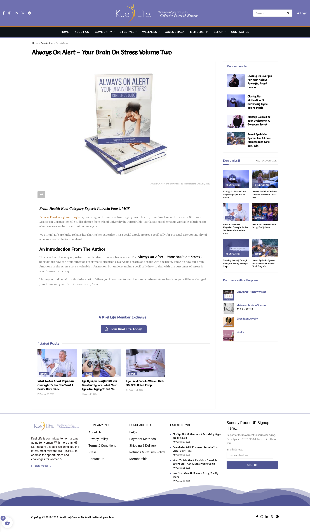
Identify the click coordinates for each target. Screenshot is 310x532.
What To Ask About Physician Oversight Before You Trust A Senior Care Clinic (55, 385)
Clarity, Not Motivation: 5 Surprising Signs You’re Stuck (234, 194)
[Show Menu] (4, 32)
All (258, 160)
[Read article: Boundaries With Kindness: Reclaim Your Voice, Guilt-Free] (265, 179)
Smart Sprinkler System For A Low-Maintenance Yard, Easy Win (263, 263)
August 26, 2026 (46, 394)
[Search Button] (288, 13)
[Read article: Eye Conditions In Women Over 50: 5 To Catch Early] (145, 363)
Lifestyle (127, 32)
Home (65, 32)
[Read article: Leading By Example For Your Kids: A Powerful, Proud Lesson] (236, 80)
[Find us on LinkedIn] (16, 13)
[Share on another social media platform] (41, 194)
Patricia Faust (62, 43)
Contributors (47, 43)
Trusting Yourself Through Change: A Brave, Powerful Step (235, 263)
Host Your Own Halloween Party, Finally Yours (264, 226)
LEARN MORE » (41, 466)
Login (303, 13)
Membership (199, 32)
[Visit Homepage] (155, 13)
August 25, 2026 (182, 481)
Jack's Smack (269, 160)
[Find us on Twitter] (22, 13)
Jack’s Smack (174, 32)
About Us (82, 32)
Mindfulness (232, 185)
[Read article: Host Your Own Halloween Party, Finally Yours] (265, 212)
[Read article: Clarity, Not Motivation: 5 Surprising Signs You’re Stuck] (236, 100)
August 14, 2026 (135, 390)
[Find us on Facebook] (4, 13)
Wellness (149, 32)
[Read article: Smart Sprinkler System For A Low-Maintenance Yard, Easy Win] (236, 138)
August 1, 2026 (90, 394)
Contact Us (240, 32)
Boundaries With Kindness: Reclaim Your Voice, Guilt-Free (264, 194)
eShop (218, 32)
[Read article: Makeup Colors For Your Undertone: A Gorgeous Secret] (236, 121)
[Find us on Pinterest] (29, 13)
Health (44, 374)
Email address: (235, 449)
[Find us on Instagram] (9, 13)
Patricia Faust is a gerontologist (60, 217)
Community (103, 32)
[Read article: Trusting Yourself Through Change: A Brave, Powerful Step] (236, 248)
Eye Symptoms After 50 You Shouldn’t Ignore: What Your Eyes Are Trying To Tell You (99, 385)
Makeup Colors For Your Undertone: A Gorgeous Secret (259, 120)
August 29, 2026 (182, 442)
